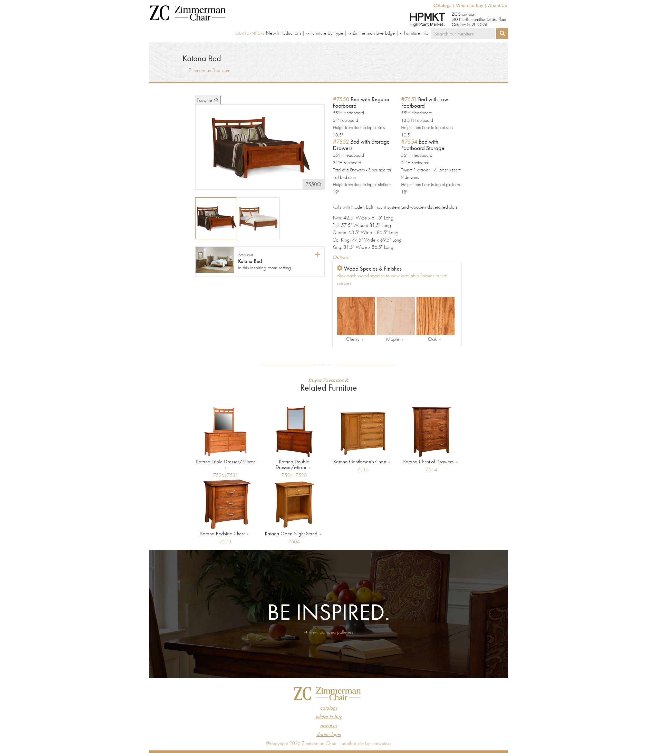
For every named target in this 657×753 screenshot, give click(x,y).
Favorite (205, 100)
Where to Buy (469, 5)
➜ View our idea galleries (328, 632)
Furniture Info (416, 33)
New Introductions (283, 33)
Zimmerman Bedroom (209, 70)
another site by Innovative (366, 743)
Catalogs (442, 5)
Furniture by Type (326, 33)
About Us (497, 5)
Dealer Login (328, 734)
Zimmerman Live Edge (373, 33)
